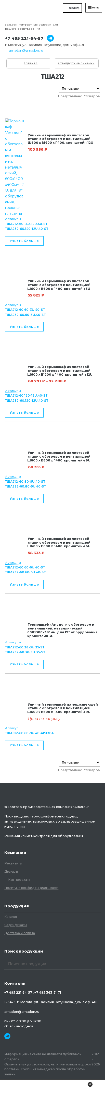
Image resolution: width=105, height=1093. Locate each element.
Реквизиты (13, 863)
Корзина (80, 1083)
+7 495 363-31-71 (47, 992)
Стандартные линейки (76, 63)
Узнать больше (24, 241)
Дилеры (11, 871)
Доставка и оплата (19, 933)
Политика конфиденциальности (31, 888)
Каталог (11, 917)
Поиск (52, 1086)
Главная (30, 63)
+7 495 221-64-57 (24, 38)
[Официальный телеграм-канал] (48, 39)
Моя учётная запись (17, 1086)
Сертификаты (15, 925)
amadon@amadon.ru (26, 50)
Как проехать (19, 880)
